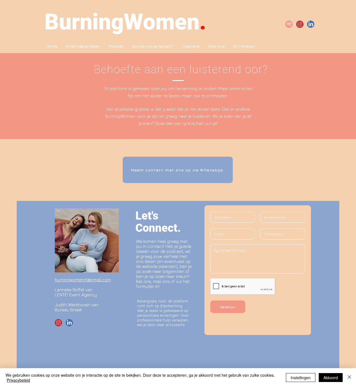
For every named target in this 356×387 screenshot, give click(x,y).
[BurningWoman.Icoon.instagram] (299, 24)
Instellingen (301, 377)
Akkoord (330, 377)
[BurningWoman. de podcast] (289, 24)
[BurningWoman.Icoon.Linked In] (310, 24)
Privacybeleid (18, 380)
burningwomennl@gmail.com (83, 279)
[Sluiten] (349, 378)
